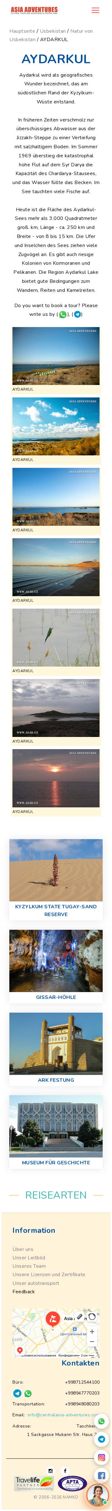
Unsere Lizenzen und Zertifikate (49, 1274)
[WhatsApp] (101, 1421)
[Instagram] (101, 1457)
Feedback (23, 1291)
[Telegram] (101, 1439)
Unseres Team (29, 1266)
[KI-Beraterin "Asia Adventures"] (97, 1495)
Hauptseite (22, 31)
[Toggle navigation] (95, 10)
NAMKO (70, 1497)
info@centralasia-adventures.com (64, 1415)
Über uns (22, 1249)
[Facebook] (101, 1475)
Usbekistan (53, 31)
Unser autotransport (35, 1283)
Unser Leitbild (28, 1257)
